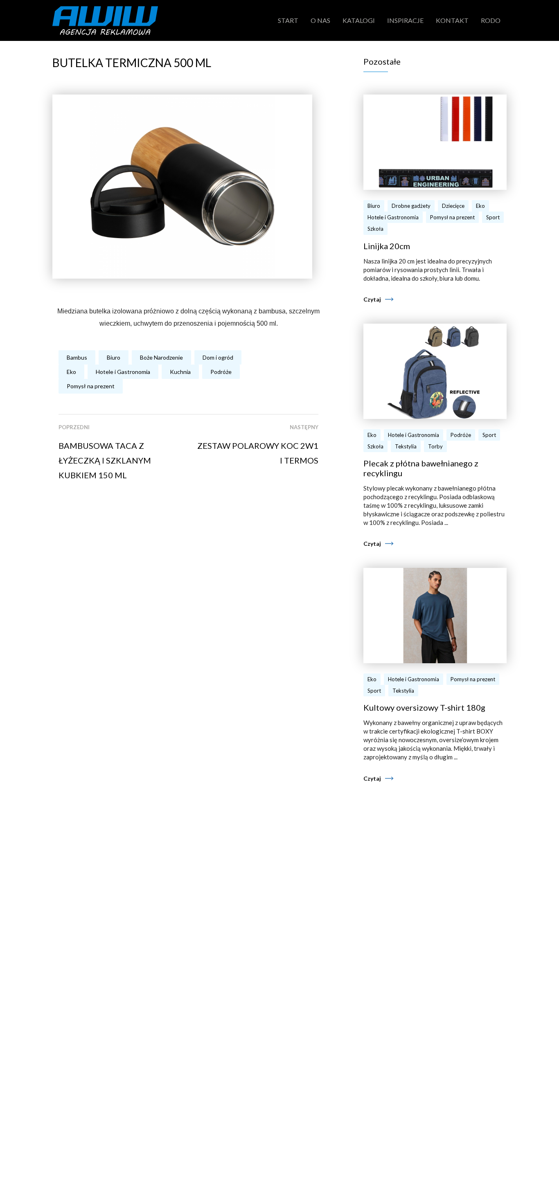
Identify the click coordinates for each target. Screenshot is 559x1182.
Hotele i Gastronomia (123, 371)
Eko (71, 371)
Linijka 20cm (386, 246)
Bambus (77, 357)
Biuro (113, 357)
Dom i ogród (218, 357)
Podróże (221, 371)
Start (288, 20)
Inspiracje (405, 20)
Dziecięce (453, 206)
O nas (320, 20)
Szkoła (375, 228)
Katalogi (359, 20)
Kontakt (452, 20)
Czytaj (372, 299)
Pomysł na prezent (91, 386)
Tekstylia (406, 446)
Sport (493, 217)
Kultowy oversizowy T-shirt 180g (424, 707)
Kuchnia (180, 371)
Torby (435, 446)
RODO (490, 20)
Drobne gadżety (411, 206)
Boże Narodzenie (161, 357)
